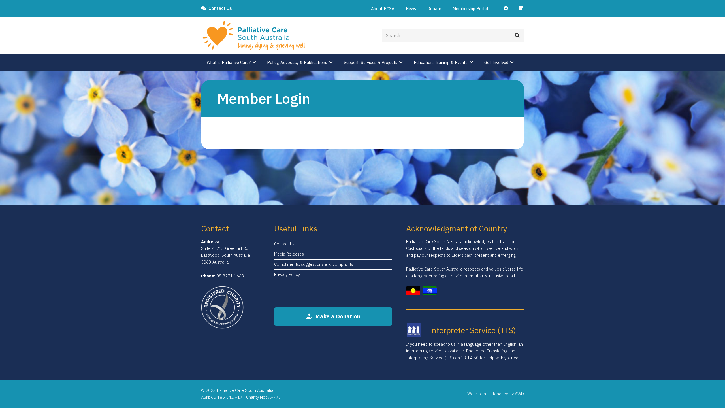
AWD (519, 393)
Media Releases (289, 254)
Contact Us (284, 243)
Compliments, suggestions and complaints (313, 264)
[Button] (504, 8)
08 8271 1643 (230, 276)
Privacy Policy (287, 274)
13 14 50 (470, 357)
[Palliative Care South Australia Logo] (254, 35)
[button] (398, 8)
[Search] (517, 35)
